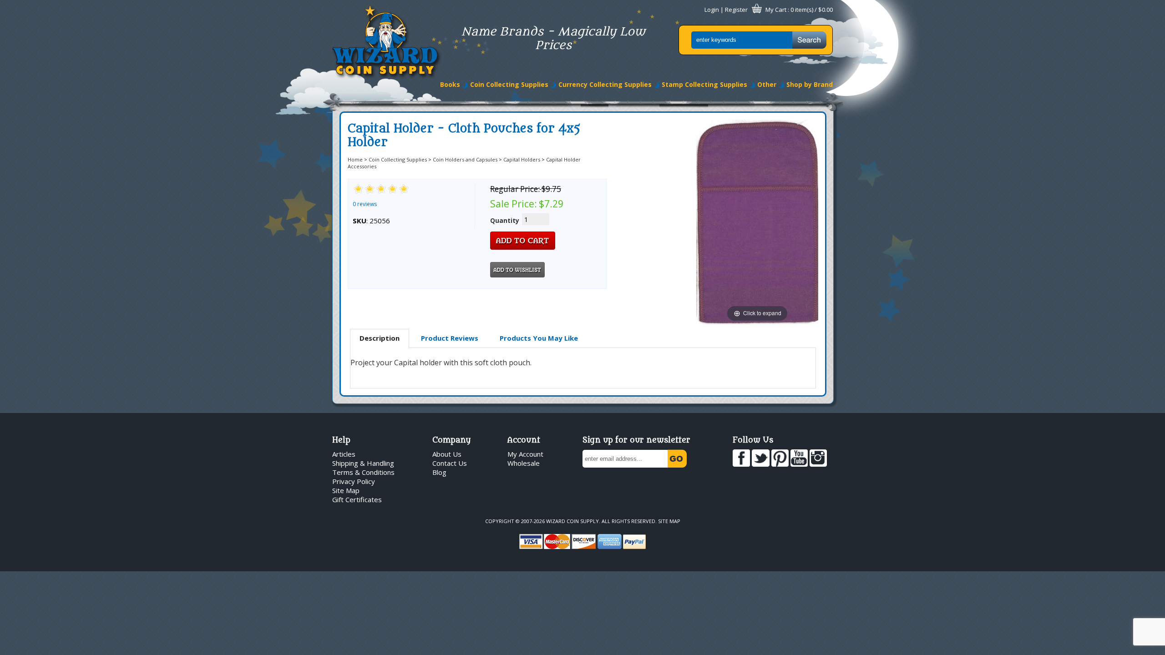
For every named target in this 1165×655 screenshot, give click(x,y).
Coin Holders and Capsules (465, 159)
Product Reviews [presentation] (449, 338)
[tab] (379, 338)
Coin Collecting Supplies (509, 84)
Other (766, 84)
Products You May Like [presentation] (539, 338)
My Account (525, 453)
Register (736, 9)
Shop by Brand (809, 84)
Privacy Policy (353, 481)
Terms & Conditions (363, 472)
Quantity (504, 220)
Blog (439, 472)
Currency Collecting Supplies (605, 84)
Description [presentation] (380, 338)
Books (450, 84)
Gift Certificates (357, 499)
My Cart (775, 9)
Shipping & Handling (363, 463)
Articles (343, 453)
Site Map (346, 490)
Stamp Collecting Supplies (704, 84)
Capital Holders (521, 159)
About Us (446, 453)
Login (711, 9)
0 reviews (365, 204)
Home (355, 159)
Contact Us (449, 463)
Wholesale (523, 463)
